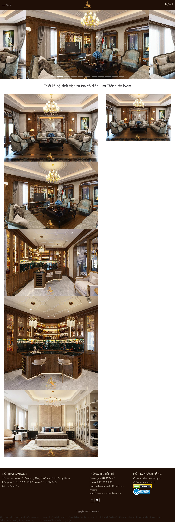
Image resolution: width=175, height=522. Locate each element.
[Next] (169, 45)
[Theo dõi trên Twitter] (97, 500)
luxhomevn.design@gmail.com (110, 485)
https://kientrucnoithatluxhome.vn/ (105, 493)
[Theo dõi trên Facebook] (92, 500)
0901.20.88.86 (104, 482)
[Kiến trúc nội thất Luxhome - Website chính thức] (87, 5)
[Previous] (6, 45)
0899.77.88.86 (107, 478)
